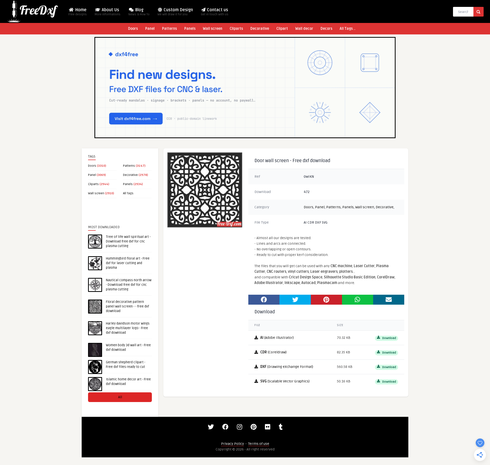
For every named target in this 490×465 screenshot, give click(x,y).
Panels (189, 29)
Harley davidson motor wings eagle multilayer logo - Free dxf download (128, 328)
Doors (133, 29)
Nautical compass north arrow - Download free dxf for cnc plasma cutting (128, 284)
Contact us (214, 11)
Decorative (259, 29)
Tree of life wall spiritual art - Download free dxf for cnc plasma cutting (128, 241)
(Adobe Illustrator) (277, 337)
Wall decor (304, 29)
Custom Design (175, 11)
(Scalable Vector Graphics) (285, 381)
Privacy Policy (232, 444)
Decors (326, 29)
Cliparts (236, 29)
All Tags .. (348, 29)
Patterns (169, 29)
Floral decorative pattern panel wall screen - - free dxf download (127, 306)
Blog (139, 11)
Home (77, 11)
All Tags (128, 193)
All (120, 397)
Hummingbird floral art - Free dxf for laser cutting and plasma (128, 263)
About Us (107, 11)
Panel (150, 29)
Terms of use (258, 444)
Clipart (282, 29)
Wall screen (212, 29)
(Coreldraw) (273, 352)
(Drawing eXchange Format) (286, 367)
